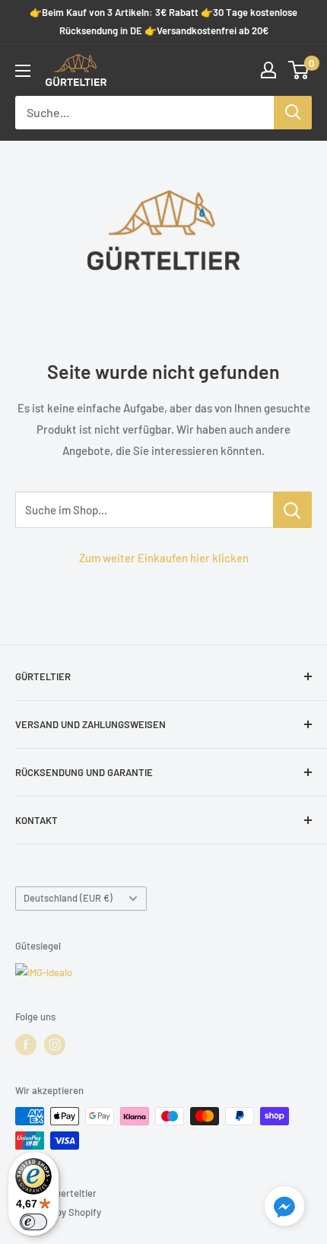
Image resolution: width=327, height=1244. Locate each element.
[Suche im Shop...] (292, 510)
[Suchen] (293, 112)
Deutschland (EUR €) (68, 898)
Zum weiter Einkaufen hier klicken (164, 558)
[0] (299, 70)
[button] (284, 1209)
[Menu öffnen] (22, 71)
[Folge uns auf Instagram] (54, 1044)
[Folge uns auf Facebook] (26, 1044)
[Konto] (268, 70)
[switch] (33, 1222)
